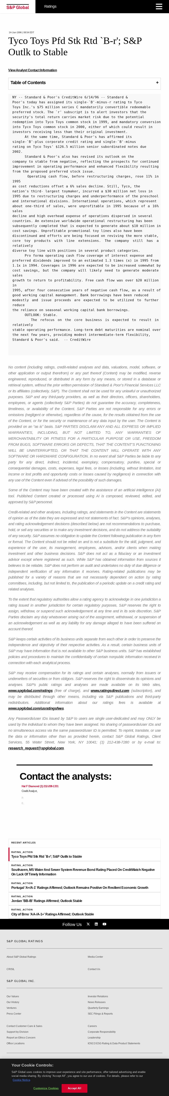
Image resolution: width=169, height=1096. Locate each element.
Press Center (14, 1014)
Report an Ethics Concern (21, 1037)
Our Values (13, 996)
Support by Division (17, 1032)
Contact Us (94, 969)
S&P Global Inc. (21, 981)
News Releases (97, 1002)
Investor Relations (98, 996)
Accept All (74, 1088)
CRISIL (11, 969)
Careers (92, 1026)
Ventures (11, 1008)
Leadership (94, 1037)
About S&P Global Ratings (21, 957)
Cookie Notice (21, 1080)
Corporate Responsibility (102, 1032)
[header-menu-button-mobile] (159, 6)
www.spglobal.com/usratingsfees (36, 708)
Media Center (95, 957)
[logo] (18, 6)
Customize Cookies (46, 1088)
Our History (13, 1002)
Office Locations (16, 1043)
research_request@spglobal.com (36, 748)
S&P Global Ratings (25, 941)
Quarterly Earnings (98, 1008)
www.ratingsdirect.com (110, 691)
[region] (84, 1077)
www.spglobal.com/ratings (30, 691)
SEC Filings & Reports (100, 1014)
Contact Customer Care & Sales (24, 1026)
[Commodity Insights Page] (89, 924)
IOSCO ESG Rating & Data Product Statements (114, 1043)
